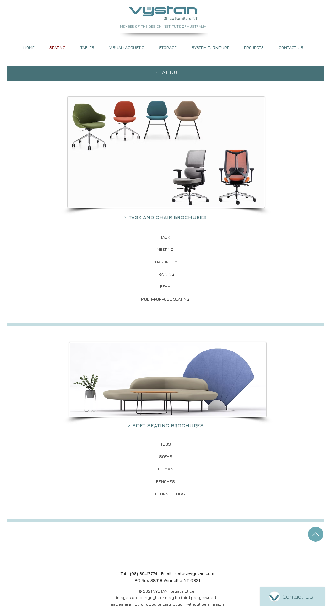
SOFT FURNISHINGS (165, 493)
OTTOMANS (165, 468)
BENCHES (165, 481)
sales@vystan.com (194, 573)
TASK (165, 236)
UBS (167, 444)
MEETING (165, 249)
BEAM (165, 286)
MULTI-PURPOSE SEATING (165, 299)
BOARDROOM (165, 261)
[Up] (315, 534)
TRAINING (165, 274)
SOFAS (165, 456)
